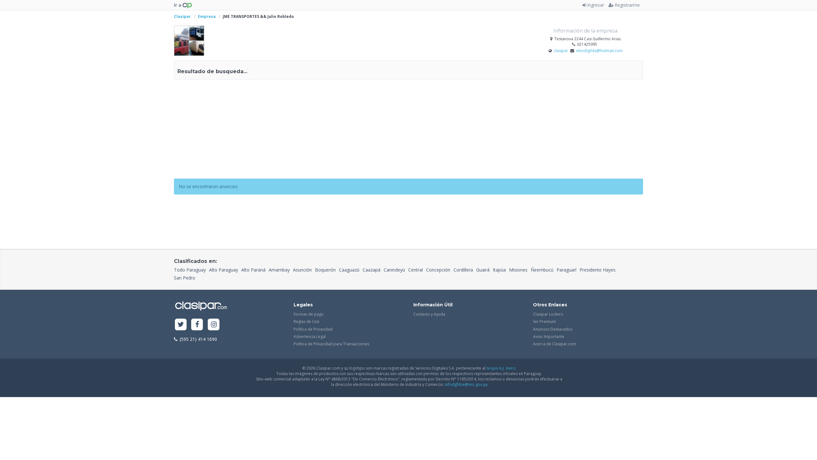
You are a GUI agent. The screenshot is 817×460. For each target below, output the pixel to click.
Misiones (518, 270)
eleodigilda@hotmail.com (599, 50)
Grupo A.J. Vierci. (501, 368)
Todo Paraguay (190, 270)
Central (415, 270)
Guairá (483, 270)
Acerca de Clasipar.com (554, 344)
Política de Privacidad (313, 329)
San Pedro (184, 278)
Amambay (279, 270)
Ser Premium (544, 321)
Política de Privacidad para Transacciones (331, 344)
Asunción (302, 270)
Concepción (438, 270)
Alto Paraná (253, 270)
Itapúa (499, 270)
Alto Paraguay (223, 270)
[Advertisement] (408, 130)
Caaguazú (349, 270)
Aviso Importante (548, 336)
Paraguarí (566, 270)
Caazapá (371, 270)
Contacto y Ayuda (429, 314)
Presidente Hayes (598, 270)
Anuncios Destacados (552, 329)
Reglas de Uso (306, 321)
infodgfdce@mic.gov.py (466, 384)
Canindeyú (394, 270)
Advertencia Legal (310, 336)
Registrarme (627, 5)
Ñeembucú (542, 270)
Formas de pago (309, 314)
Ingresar (595, 5)
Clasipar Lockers (548, 314)
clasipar (561, 50)
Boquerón (325, 270)
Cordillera (463, 270)
